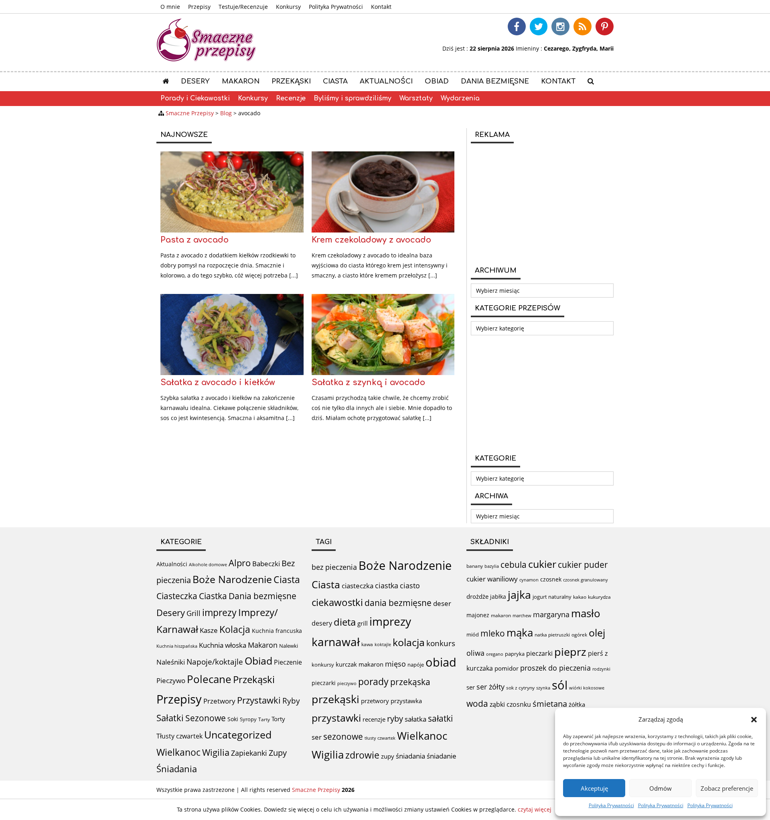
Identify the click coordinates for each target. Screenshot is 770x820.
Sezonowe (205, 718)
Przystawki (259, 700)
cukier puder (583, 564)
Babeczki (266, 563)
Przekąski (291, 81)
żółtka (577, 704)
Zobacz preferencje (727, 788)
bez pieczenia (334, 567)
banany (474, 566)
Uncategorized (238, 734)
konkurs (440, 643)
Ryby (291, 701)
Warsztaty (416, 98)
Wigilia (215, 752)
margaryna (551, 614)
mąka (520, 632)
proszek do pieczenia (555, 668)
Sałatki (170, 718)
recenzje (374, 719)
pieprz (570, 651)
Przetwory (219, 701)
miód (472, 634)
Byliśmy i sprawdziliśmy (352, 98)
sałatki (440, 718)
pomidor (506, 668)
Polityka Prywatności (611, 805)
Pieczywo (170, 680)
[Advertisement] (542, 203)
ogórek (579, 634)
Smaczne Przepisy (316, 789)
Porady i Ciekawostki (195, 98)
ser (317, 737)
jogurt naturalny (552, 596)
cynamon (529, 580)
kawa (367, 644)
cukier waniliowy (492, 578)
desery (322, 623)
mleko (492, 633)
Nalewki (288, 645)
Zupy (278, 752)
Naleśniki (170, 662)
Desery (195, 81)
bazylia (491, 566)
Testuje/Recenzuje (243, 6)
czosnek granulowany (585, 580)
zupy (387, 756)
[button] (754, 720)
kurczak (346, 664)
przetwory (375, 701)
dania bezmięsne (398, 602)
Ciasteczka (176, 596)
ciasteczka (357, 585)
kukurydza (599, 597)
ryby (395, 718)
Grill (193, 613)
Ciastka (213, 596)
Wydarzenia (460, 98)
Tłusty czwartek (179, 736)
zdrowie (362, 755)
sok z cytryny (520, 687)
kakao (579, 597)
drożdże (477, 596)
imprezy (219, 612)
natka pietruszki (552, 634)
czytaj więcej (534, 809)
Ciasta (335, 81)
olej (597, 632)
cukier (542, 564)
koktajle (383, 644)
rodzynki (601, 669)
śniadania (410, 756)
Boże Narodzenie (232, 579)
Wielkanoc (178, 752)
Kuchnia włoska (222, 645)
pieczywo (347, 683)
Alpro (240, 563)
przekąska (410, 681)
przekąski (335, 699)
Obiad (437, 81)
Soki (232, 719)
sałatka (415, 719)
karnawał (336, 641)
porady (373, 681)
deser (442, 603)
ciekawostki (337, 602)
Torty (278, 719)
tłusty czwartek (380, 738)
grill (362, 623)
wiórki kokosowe (586, 688)
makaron (371, 664)
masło (585, 613)
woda (477, 703)
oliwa (475, 653)
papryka (515, 653)
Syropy (248, 719)
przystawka (406, 700)
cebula (513, 564)
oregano (494, 654)
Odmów (660, 788)
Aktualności (386, 81)
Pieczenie (288, 662)
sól (559, 685)
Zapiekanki (249, 753)
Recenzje (291, 98)
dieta (345, 621)
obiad (441, 662)
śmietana (550, 703)
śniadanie (441, 756)
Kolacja (234, 629)
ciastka (386, 585)
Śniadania (176, 769)
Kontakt (381, 6)
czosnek (550, 579)
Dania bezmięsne (495, 81)
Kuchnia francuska (277, 630)
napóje (415, 664)
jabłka (498, 596)
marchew (522, 615)
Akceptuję (594, 788)
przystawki (336, 717)
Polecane (209, 679)
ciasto (410, 585)
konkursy (323, 664)
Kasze (209, 630)
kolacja (409, 642)
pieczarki (324, 683)
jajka (519, 594)
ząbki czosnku (510, 704)
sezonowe (343, 736)
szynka (543, 688)
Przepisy (199, 6)
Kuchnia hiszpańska (176, 646)
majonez (477, 615)
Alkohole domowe (208, 564)
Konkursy (288, 6)
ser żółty (490, 686)
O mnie (170, 6)
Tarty (264, 719)
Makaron (240, 81)
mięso (395, 664)
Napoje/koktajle (214, 662)
